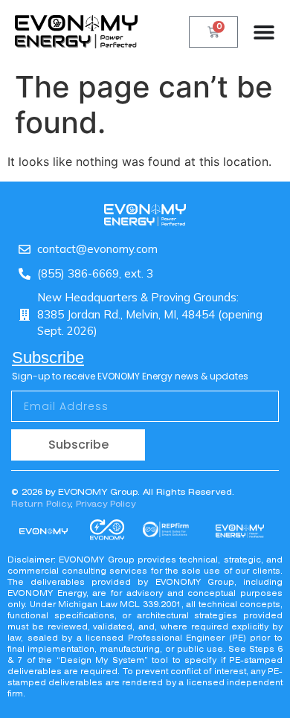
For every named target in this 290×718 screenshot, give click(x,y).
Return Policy (41, 504)
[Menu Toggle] (264, 32)
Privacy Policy (105, 504)
